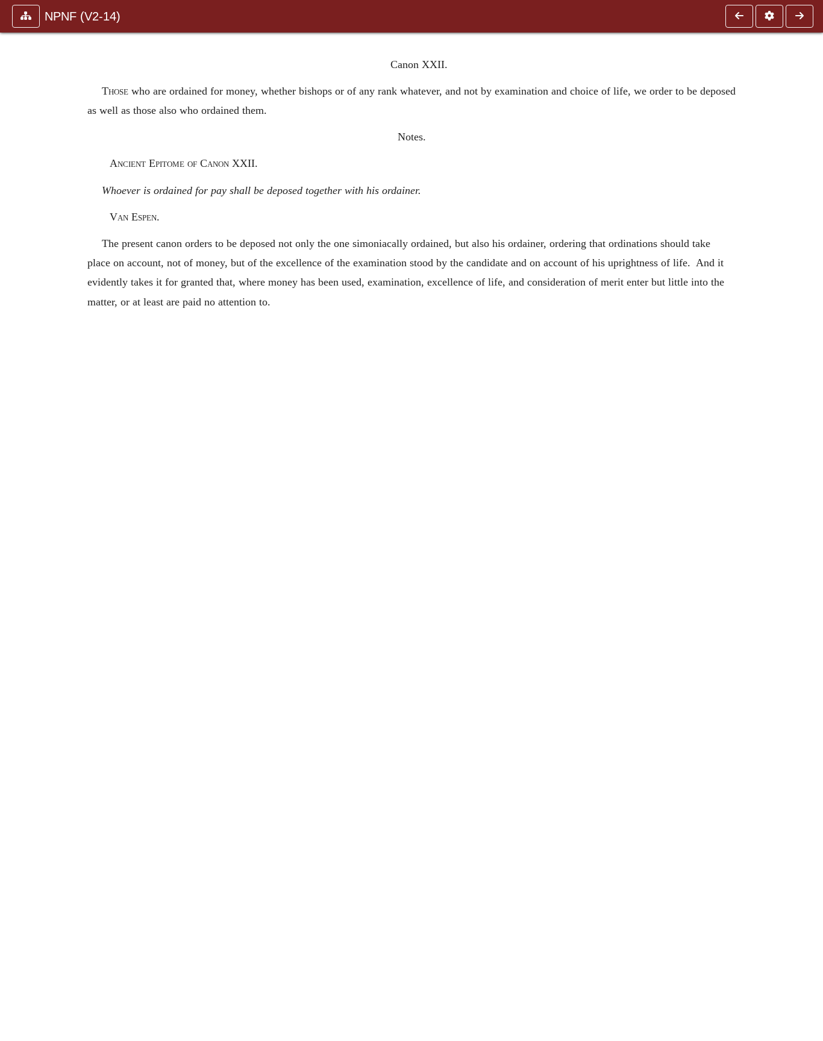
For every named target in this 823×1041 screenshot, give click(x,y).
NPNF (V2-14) (82, 16)
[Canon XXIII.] (799, 16)
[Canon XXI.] (739, 16)
